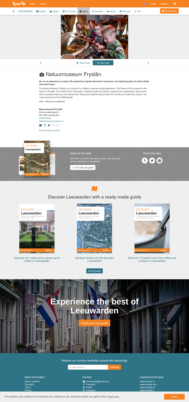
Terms (28, 387)
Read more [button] (113, 396)
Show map (84, 62)
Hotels (112, 11)
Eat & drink (70, 11)
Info (139, 11)
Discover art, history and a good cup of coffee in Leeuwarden (37, 259)
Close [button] (174, 397)
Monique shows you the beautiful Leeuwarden (94, 259)
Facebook (90, 384)
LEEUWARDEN (25, 11)
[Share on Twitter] (152, 160)
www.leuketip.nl (147, 381)
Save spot (104, 62)
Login (153, 3)
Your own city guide (84, 167)
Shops (55, 11)
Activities (98, 11)
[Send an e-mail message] (159, 160)
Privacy (28, 390)
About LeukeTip (32, 381)
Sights (85, 11)
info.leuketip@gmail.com (97, 381)
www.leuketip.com (148, 384)
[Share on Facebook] (145, 160)
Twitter (89, 387)
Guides (43, 3)
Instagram (91, 390)
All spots (126, 11)
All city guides (94, 270)
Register (164, 3)
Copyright (29, 384)
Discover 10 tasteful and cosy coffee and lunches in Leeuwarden (152, 259)
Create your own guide (94, 323)
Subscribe (114, 367)
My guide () (170, 10)
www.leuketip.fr (147, 390)
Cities (32, 3)
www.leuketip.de (147, 387)
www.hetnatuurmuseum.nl (51, 120)
